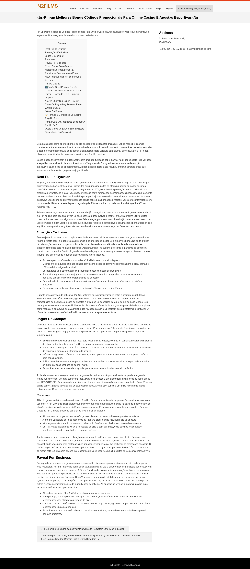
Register (170, 8)
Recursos (50, 59)
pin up (89, 328)
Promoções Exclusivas (56, 52)
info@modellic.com (201, 49)
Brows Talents (145, 8)
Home (73, 8)
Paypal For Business (55, 63)
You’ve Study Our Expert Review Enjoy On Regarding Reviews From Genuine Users (63, 104)
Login (158, 8)
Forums (130, 8)
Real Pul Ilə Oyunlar (55, 49)
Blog (109, 8)
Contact (119, 8)
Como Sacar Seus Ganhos (58, 66)
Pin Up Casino (52, 83)
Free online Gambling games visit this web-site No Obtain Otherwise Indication (84, 529)
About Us (84, 8)
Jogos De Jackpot (54, 56)
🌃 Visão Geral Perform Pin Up (61, 87)
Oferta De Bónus (53, 111)
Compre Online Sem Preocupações (63, 90)
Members (97, 8)
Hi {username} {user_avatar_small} (194, 8)
